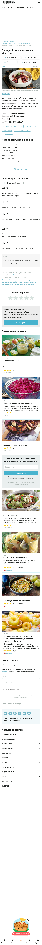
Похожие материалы (21, 13)
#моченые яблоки (8, 284)
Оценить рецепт (7, 13)
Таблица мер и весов (21, 169)
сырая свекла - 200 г (10, 147)
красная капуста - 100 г (11, 145)
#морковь (5, 280)
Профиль (38, 942)
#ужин (10, 282)
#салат (16, 284)
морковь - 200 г (8, 153)
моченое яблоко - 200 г (11, 150)
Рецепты (13, 942)
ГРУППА (5, 358)
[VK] (10, 713)
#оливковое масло (15, 280)
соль (3, 163)
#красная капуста (31, 282)
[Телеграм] (5, 713)
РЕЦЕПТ (5, 555)
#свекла (25, 280)
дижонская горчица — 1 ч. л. (13, 158)
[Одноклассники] (15, 713)
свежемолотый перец (10, 161)
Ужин (36, 126)
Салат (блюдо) (7, 130)
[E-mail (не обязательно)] (21, 683)
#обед (15, 282)
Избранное (29, 942)
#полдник (21, 282)
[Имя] (21, 677)
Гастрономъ (4, 942)
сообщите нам (16, 275)
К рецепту (5, 93)
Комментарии (35, 13)
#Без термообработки (27, 284)
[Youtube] (24, 713)
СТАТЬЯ (5, 633)
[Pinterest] (19, 713)
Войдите (5, 671)
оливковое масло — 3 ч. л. (12, 155)
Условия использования (21, 484)
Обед (21, 126)
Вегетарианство (8, 134)
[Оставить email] (21, 467)
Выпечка (21, 942)
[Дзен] (29, 713)
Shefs (3, 66)
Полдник (28, 126)
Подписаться (21, 473)
